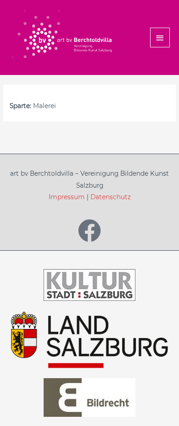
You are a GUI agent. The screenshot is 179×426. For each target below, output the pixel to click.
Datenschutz (110, 197)
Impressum (67, 197)
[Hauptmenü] (160, 37)
